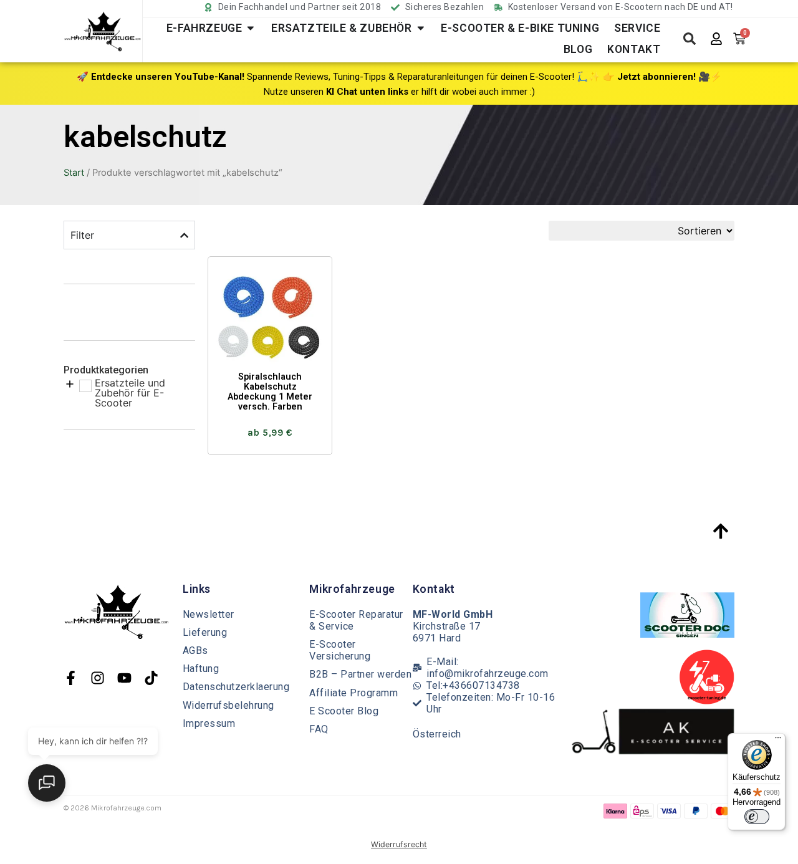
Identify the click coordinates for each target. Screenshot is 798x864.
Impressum (209, 723)
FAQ (319, 729)
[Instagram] (97, 678)
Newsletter (208, 614)
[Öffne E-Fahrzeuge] (250, 28)
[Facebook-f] (71, 678)
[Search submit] (689, 38)
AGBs (195, 650)
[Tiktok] (151, 678)
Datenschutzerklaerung (236, 687)
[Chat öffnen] (46, 783)
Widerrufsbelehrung (228, 705)
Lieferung (205, 632)
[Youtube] (124, 678)
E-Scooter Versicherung (339, 650)
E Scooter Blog (343, 711)
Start (74, 172)
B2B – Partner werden (360, 674)
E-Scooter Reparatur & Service (356, 620)
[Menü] (778, 740)
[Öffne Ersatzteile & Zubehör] (420, 28)
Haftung (201, 668)
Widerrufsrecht (399, 844)
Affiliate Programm (353, 693)
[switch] (756, 816)
